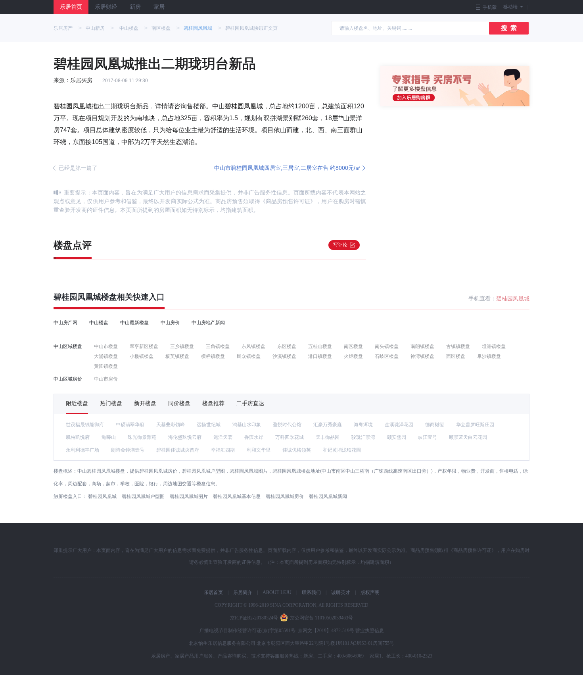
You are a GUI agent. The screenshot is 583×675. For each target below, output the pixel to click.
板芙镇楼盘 (177, 356)
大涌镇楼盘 (106, 356)
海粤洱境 (363, 424)
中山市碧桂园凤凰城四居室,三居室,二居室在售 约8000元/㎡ (287, 168)
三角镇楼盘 (218, 346)
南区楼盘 (161, 28)
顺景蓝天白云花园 (468, 437)
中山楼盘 (128, 28)
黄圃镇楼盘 (106, 366)
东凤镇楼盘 (253, 346)
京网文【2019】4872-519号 (326, 630)
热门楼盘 (111, 403)
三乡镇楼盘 (182, 346)
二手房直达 (250, 403)
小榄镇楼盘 (141, 356)
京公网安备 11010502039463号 (321, 618)
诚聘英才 (340, 592)
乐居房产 (63, 28)
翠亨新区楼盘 (144, 346)
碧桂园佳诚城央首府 (177, 450)
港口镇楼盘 (320, 356)
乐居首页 (71, 7)
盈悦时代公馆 (287, 424)
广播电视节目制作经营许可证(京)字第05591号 (247, 630)
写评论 (340, 245)
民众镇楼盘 (249, 356)
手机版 (490, 7)
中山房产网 (65, 322)
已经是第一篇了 (78, 168)
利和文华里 (258, 450)
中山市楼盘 (106, 346)
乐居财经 (106, 7)
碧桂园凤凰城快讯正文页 (251, 28)
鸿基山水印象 (246, 424)
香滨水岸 (253, 437)
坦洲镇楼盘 (494, 346)
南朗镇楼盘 (422, 346)
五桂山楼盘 (320, 346)
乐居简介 (242, 592)
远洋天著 (222, 437)
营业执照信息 (369, 630)
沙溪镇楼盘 (284, 356)
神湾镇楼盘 (422, 356)
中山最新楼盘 (134, 322)
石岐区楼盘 (387, 356)
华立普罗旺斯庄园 (475, 424)
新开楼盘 (145, 403)
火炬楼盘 (353, 356)
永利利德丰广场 (82, 450)
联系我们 (311, 592)
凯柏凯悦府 (78, 437)
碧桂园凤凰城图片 (189, 496)
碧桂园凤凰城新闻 (328, 496)
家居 (159, 7)
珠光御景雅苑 (142, 437)
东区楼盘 (286, 346)
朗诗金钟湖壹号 (127, 450)
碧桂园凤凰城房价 (285, 496)
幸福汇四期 (223, 450)
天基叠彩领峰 (170, 424)
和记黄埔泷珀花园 (342, 450)
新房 (135, 7)
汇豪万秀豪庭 (327, 424)
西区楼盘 (455, 356)
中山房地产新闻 (208, 322)
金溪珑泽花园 (399, 424)
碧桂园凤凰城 (198, 28)
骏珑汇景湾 (363, 437)
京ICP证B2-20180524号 (254, 618)
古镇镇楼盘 (458, 346)
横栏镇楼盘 (213, 356)
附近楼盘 (77, 403)
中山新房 (95, 28)
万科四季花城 (289, 437)
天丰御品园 (327, 437)
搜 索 (509, 28)
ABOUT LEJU (277, 592)
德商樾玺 (434, 424)
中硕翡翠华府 (130, 424)
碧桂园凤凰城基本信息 (237, 496)
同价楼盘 (179, 403)
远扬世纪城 (209, 424)
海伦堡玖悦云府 (184, 437)
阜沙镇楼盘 (489, 356)
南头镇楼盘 (387, 346)
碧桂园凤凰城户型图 (143, 496)
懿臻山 (109, 437)
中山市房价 (106, 379)
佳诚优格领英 (296, 450)
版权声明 (370, 592)
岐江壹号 (427, 437)
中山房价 (170, 322)
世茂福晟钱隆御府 (85, 424)
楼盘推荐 (213, 403)
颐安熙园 (396, 437)
